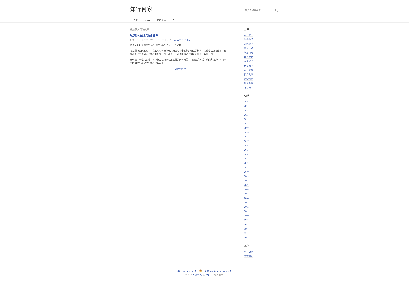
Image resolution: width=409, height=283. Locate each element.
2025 (246, 106)
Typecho (210, 274)
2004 (246, 198)
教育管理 (248, 87)
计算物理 (248, 43)
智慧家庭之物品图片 (144, 35)
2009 (246, 176)
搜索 (276, 10)
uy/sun (147, 19)
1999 (246, 220)
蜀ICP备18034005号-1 (188, 271)
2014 (246, 154)
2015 (246, 149)
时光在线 (248, 39)
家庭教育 (248, 70)
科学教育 (248, 83)
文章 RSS (248, 255)
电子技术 (177, 39)
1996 (246, 228)
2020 (246, 127)
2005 (246, 193)
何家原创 (248, 65)
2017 (246, 141)
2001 (246, 211)
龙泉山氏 (161, 19)
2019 (246, 132)
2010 (246, 171)
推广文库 (248, 74)
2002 (246, 206)
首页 (135, 19)
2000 (246, 215)
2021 (246, 123)
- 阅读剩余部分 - (179, 68)
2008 (246, 180)
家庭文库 (248, 34)
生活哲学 (248, 61)
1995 (246, 233)
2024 (246, 110)
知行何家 (141, 8)
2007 (246, 184)
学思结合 (248, 52)
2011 (246, 167)
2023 (246, 114)
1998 (246, 224)
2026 (246, 101)
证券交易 (248, 56)
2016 (246, 145)
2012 (246, 163)
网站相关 (185, 39)
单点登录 (248, 251)
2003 (246, 202)
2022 (246, 119)
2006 (246, 189)
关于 (174, 19)
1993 (246, 237)
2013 (246, 158)
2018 (246, 136)
